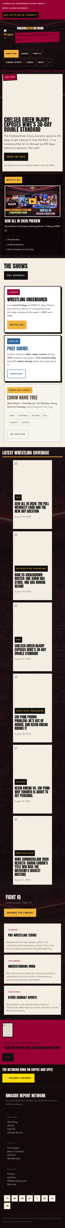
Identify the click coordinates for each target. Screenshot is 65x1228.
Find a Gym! (13, 1148)
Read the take (16, 156)
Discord (11, 1155)
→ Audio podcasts (14, 244)
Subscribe (16, 373)
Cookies (11, 1177)
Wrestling (11, 53)
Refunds (11, 1184)
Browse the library (20, 912)
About (41, 62)
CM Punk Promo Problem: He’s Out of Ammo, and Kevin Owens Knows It (31, 722)
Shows (24, 53)
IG (52, 1198)
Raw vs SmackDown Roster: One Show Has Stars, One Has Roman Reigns (30, 580)
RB (15, 1198)
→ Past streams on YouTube (19, 249)
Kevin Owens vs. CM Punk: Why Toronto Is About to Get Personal (32, 791)
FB (7, 1206)
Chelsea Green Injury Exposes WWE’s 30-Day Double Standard (28, 125)
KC (29, 1198)
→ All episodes (12, 239)
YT (7, 1198)
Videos (29, 62)
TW (22, 1198)
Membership (13, 1158)
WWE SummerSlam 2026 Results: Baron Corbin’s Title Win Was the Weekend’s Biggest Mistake (32, 867)
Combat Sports (14, 62)
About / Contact (15, 1151)
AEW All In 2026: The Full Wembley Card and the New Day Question (32, 507)
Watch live (17, 324)
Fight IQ (37, 53)
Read (8, 1057)
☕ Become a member (18, 1078)
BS (45, 1198)
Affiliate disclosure (17, 1181)
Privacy (11, 1174)
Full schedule (16, 275)
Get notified (17, 434)
